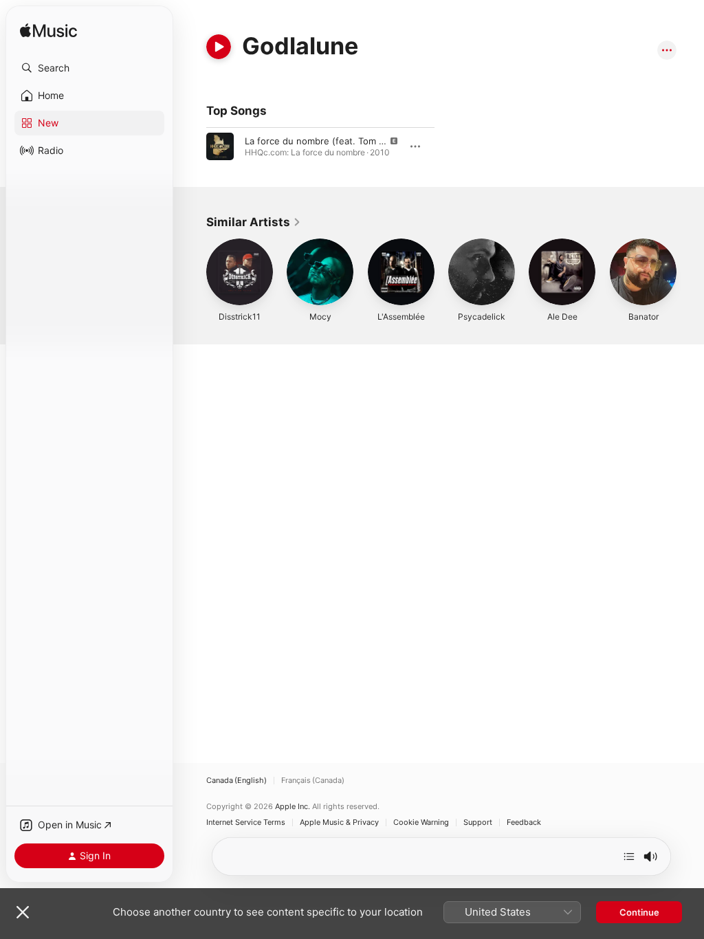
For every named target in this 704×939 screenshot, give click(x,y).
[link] (253, 222)
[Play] (218, 46)
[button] (89, 68)
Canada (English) (236, 780)
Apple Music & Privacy (339, 822)
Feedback (524, 822)
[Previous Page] (192, 272)
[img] (48, 31)
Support (477, 822)
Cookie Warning (421, 822)
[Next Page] (690, 272)
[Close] (22, 912)
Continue (639, 912)
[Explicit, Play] (220, 146)
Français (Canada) (312, 780)
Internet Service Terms (245, 822)
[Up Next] (629, 856)
